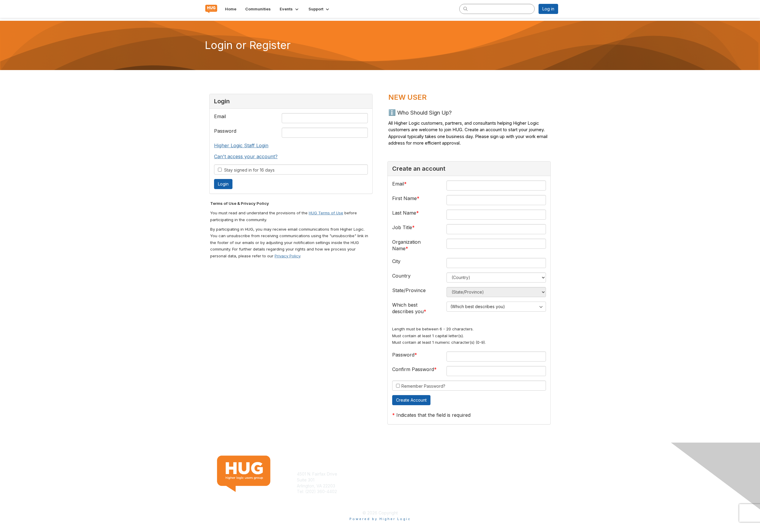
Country (401, 276)
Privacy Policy (287, 256)
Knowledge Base (399, 473)
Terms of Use (481, 473)
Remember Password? (423, 386)
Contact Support (313, 497)
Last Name (404, 213)
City (396, 261)
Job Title (402, 227)
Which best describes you (408, 308)
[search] (465, 8)
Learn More (393, 479)
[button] (289, 8)
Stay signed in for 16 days (248, 169)
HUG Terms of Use (326, 212)
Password (225, 131)
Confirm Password (413, 369)
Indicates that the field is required (433, 415)
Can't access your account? (246, 156)
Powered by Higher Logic (380, 519)
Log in (548, 8)
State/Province (409, 290)
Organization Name (406, 245)
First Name (404, 198)
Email (220, 116)
